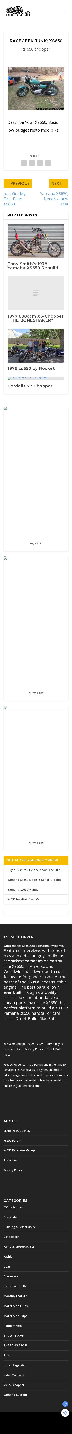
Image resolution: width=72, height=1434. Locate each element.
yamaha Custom (15, 1395)
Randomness (13, 1326)
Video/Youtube (14, 1375)
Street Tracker (14, 1335)
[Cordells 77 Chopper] (36, 378)
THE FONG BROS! (15, 1345)
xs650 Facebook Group (19, 1150)
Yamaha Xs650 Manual (23, 889)
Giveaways (11, 1276)
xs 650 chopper (36, 49)
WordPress (36, 1422)
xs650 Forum (12, 1140)
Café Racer (11, 1237)
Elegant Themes (35, 1417)
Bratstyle (10, 1217)
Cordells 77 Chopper (30, 386)
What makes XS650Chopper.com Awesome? (34, 946)
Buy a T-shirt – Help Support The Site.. (35, 870)
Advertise (10, 1160)
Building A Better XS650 (20, 1227)
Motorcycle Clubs (16, 1306)
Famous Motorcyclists (19, 1246)
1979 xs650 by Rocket (31, 368)
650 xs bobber (13, 1207)
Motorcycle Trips (15, 1316)
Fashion (9, 1256)
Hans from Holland (17, 1286)
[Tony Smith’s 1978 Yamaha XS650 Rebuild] (36, 241)
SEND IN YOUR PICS (17, 1131)
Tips (7, 1355)
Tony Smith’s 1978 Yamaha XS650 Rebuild (33, 265)
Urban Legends (14, 1365)
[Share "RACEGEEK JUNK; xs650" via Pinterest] (40, 163)
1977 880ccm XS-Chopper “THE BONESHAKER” (36, 318)
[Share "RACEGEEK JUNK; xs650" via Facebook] (24, 163)
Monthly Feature (15, 1296)
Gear (7, 1266)
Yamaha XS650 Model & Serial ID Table (34, 880)
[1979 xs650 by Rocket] (36, 346)
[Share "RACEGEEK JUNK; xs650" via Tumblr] (32, 163)
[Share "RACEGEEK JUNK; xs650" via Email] (48, 163)
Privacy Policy (34, 1049)
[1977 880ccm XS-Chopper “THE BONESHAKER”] (36, 293)
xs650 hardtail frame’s (23, 899)
